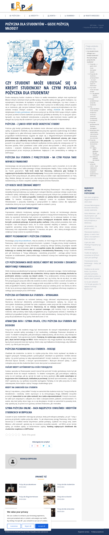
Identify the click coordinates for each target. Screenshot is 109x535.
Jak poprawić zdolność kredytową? (96, 95)
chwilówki (57, 110)
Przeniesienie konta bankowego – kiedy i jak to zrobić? (92, 263)
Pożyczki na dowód (64, 497)
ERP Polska (93, 25)
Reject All (28, 526)
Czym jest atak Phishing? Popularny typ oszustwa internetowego (92, 245)
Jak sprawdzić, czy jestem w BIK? (90, 227)
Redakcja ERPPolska (28, 458)
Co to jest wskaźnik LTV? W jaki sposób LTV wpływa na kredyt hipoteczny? (92, 285)
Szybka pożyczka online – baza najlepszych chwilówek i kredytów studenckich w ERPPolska (94, 168)
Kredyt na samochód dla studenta (96, 158)
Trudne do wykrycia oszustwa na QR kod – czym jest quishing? (92, 255)
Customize (14, 526)
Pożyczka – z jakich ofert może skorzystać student (93, 68)
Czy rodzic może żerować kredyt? (94, 89)
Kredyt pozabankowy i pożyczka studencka (94, 102)
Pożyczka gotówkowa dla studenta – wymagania (94, 125)
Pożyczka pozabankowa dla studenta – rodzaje (94, 143)
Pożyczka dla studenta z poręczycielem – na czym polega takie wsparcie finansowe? (94, 79)
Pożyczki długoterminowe (28, 497)
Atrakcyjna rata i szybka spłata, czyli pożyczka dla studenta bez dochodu (94, 134)
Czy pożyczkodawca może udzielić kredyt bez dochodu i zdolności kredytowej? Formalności (94, 113)
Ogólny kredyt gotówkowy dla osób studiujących (96, 151)
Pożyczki (101, 25)
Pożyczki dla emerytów (65, 509)
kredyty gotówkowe (22, 112)
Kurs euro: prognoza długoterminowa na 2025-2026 (91, 199)
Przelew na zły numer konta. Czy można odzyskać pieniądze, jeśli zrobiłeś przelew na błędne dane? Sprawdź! (92, 273)
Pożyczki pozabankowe (27, 484)
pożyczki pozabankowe (22, 241)
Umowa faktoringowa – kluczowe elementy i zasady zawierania (92, 207)
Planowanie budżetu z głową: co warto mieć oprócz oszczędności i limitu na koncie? (92, 235)
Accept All (41, 526)
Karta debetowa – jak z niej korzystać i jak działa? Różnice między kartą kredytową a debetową (92, 218)
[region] (27, 519)
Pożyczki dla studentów (66, 484)
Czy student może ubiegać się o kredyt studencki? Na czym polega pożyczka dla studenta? (92, 56)
